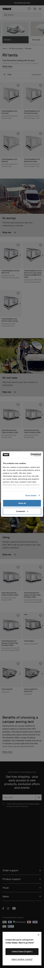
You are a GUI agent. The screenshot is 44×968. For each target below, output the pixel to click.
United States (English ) (22, 951)
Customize (20, 511)
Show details (30, 495)
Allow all (22, 503)
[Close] (38, 934)
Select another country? (22, 959)
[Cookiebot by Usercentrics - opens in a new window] (31, 454)
